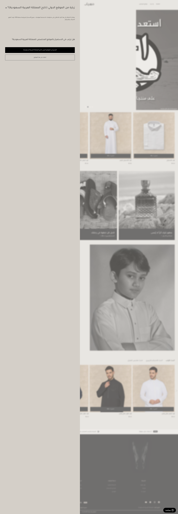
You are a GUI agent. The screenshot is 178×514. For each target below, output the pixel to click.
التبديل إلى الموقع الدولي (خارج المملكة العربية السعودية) (40, 50)
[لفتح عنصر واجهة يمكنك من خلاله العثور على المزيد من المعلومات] (169, 510)
